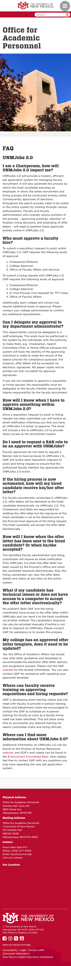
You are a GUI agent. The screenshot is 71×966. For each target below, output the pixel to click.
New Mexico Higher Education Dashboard (28, 957)
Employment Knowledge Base (28, 756)
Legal (22, 950)
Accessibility (10, 950)
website (8, 669)
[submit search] (67, 15)
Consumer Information (16, 953)
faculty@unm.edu (21, 854)
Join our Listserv (13, 857)
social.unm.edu (22, 944)
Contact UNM (36, 950)
